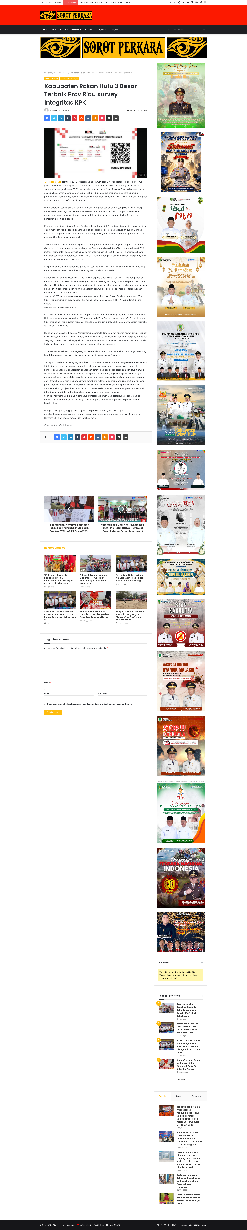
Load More (180, 1079)
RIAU (63, 79)
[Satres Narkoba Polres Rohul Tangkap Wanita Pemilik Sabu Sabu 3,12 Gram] (166, 1198)
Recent (179, 1096)
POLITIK (102, 30)
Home (45, 30)
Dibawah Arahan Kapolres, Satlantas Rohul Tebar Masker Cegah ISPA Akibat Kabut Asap (94, 579)
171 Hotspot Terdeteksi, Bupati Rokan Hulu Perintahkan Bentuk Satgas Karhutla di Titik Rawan (58, 579)
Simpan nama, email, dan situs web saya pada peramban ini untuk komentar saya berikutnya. (89, 704)
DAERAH (55, 30)
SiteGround (115, 1225)
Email (47, 693)
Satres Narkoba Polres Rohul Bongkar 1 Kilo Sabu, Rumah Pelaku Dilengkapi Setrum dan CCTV (60, 615)
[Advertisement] (96, 467)
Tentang (183, 1225)
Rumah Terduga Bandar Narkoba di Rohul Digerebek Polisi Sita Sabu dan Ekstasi (94, 614)
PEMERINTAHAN (72, 30)
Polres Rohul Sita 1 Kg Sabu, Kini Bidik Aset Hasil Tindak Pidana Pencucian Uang (130, 578)
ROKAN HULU (72, 79)
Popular (163, 1096)
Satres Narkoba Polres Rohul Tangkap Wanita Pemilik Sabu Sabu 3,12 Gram (188, 1199)
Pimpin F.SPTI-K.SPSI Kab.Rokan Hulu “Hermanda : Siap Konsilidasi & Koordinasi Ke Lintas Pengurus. (189, 1138)
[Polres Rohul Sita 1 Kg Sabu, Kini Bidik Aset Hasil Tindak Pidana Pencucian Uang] (131, 563)
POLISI (113, 30)
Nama (47, 682)
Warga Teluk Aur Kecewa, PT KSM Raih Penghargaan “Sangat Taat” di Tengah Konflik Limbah (130, 615)
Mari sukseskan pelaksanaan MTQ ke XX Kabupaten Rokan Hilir (181, 781)
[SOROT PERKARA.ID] (66, 15)
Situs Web (102, 693)
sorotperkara (86, 1225)
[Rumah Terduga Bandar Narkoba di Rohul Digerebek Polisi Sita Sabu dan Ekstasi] (95, 600)
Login (204, 1225)
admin (52, 110)
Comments (197, 1096)
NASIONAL (90, 30)
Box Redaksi (194, 1225)
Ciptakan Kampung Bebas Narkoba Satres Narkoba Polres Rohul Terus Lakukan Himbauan (188, 1181)
